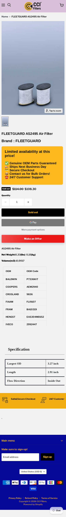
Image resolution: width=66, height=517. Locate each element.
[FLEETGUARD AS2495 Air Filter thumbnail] (5, 121)
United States (31, 471)
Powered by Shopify (33, 504)
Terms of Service (49, 498)
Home (5, 16)
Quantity (6, 195)
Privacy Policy (15, 498)
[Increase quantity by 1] (28, 202)
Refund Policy (31, 498)
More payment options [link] (33, 229)
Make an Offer (33, 238)
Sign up (47, 456)
